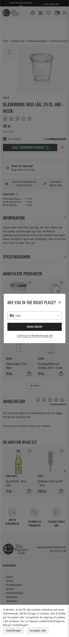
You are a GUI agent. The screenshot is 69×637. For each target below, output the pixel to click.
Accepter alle (38, 630)
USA (18, 315)
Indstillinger (13, 630)
